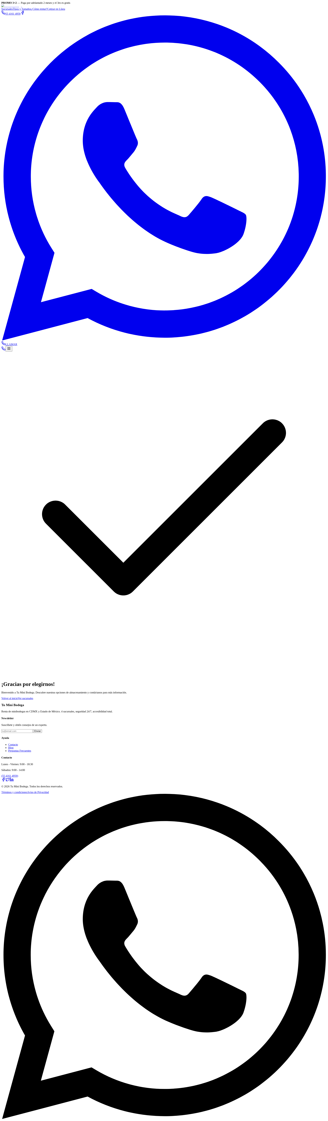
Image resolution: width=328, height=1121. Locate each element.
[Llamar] (3, 349)
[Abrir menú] (8, 349)
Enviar (37, 731)
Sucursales (7, 9)
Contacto (13, 744)
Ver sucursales (25, 698)
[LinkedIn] (12, 780)
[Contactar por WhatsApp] (164, 1118)
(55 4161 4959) (9, 775)
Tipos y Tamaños (22, 9)
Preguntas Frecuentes (19, 750)
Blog (10, 747)
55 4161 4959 (12, 13)
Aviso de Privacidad (38, 792)
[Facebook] (22, 13)
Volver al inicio (9, 698)
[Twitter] (7, 780)
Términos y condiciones (14, 792)
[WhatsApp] (164, 339)
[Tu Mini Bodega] (11, 5)
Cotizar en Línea (56, 9)
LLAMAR (11, 344)
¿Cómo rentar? (39, 9)
